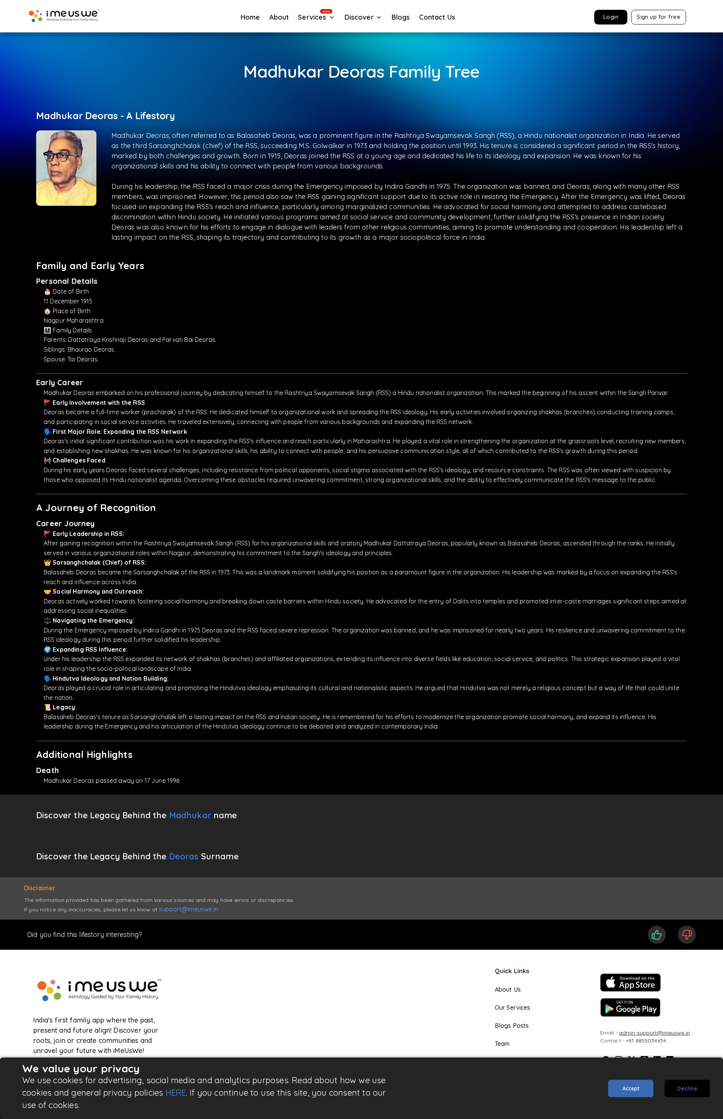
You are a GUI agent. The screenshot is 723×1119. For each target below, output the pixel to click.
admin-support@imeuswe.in (654, 1032)
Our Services (513, 1007)
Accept (630, 1088)
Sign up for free (658, 16)
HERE (176, 1092)
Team (502, 1043)
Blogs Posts (512, 1025)
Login (610, 16)
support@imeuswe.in (188, 909)
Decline (687, 1088)
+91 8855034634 (646, 1040)
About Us (508, 989)
